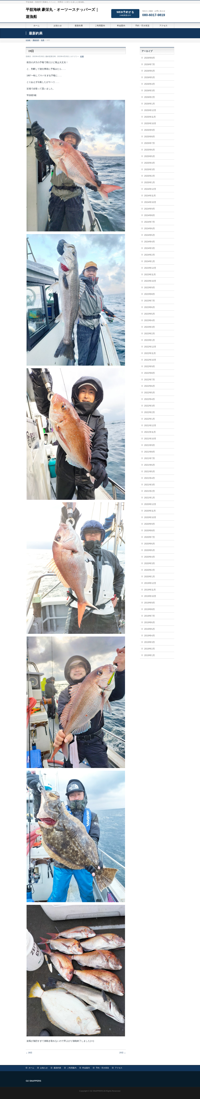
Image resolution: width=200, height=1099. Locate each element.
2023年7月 (149, 300)
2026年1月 (149, 103)
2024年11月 (150, 195)
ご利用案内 (71, 1068)
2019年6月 (149, 622)
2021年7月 (149, 458)
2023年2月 (149, 333)
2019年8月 (149, 609)
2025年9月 (149, 130)
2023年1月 (149, 340)
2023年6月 (149, 307)
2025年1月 (149, 182)
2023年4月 (149, 320)
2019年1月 (149, 655)
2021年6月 (149, 465)
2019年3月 (149, 642)
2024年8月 (149, 215)
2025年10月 (150, 123)
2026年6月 (149, 71)
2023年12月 (150, 268)
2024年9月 (149, 208)
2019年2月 (149, 648)
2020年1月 (149, 576)
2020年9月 (149, 524)
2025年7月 (149, 143)
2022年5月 (149, 392)
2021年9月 (149, 445)
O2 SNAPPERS (96, 1091)
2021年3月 (149, 484)
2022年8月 (149, 373)
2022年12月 (150, 346)
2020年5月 (149, 550)
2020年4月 (149, 557)
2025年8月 (149, 136)
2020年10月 (150, 517)
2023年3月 (149, 327)
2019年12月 (150, 583)
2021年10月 (150, 438)
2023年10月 (150, 281)
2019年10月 (150, 596)
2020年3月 (149, 563)
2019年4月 (149, 635)
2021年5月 (149, 471)
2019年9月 (149, 602)
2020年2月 (149, 570)
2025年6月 (149, 149)
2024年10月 (150, 202)
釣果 (82, 56)
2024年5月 (149, 235)
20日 (122, 1053)
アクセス (118, 1068)
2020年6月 (149, 543)
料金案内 (86, 1068)
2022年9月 (149, 366)
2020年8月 (149, 530)
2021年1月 (149, 497)
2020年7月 (149, 537)
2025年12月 (150, 110)
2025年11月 (150, 117)
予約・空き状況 (102, 1068)
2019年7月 (149, 616)
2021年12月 (150, 425)
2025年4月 (149, 163)
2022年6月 (149, 386)
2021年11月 (150, 432)
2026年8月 (149, 58)
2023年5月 (149, 314)
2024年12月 (150, 189)
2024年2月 (149, 254)
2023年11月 (150, 274)
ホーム (31, 1068)
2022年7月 (149, 379)
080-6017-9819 (153, 15)
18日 (29, 1053)
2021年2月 (149, 491)
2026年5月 (149, 77)
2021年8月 (149, 451)
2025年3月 (149, 169)
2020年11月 (150, 510)
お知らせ (44, 1068)
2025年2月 (149, 176)
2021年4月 (149, 478)
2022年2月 (149, 412)
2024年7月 (149, 222)
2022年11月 (150, 353)
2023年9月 (149, 287)
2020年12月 (150, 504)
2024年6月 (149, 228)
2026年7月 (149, 64)
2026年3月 (149, 90)
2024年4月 (149, 241)
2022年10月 (150, 360)
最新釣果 (57, 1068)
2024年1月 (149, 261)
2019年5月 (149, 629)
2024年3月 (149, 248)
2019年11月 (150, 589)
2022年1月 (149, 419)
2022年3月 (149, 405)
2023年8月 (149, 294)
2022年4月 (149, 399)
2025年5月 (149, 156)
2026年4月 (149, 84)
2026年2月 (149, 97)
